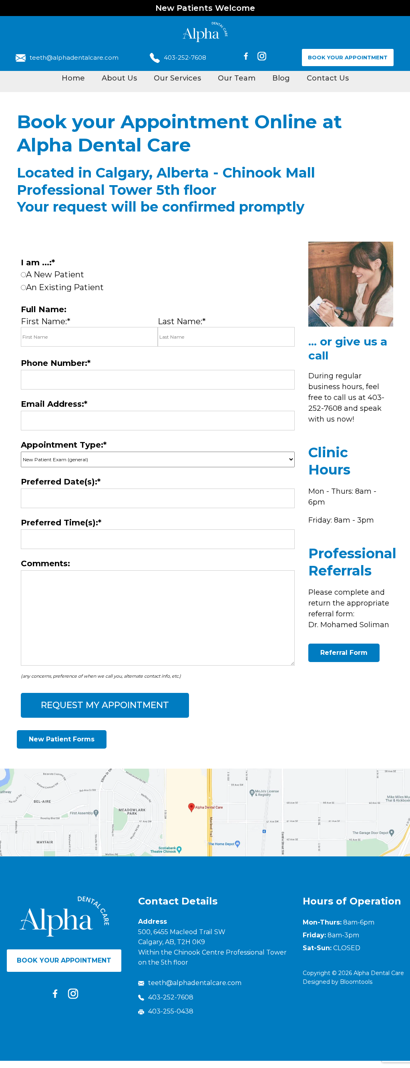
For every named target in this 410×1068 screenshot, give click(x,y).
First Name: (44, 321)
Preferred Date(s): (59, 482)
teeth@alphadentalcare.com (74, 57)
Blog (281, 78)
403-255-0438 (170, 1011)
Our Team (236, 78)
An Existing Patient (65, 287)
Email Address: (52, 404)
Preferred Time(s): (59, 522)
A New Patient (55, 274)
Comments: (45, 563)
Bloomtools (356, 981)
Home (73, 78)
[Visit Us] (205, 812)
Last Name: (180, 321)
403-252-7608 (185, 57)
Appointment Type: (62, 445)
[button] (62, 739)
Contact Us (328, 78)
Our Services (177, 78)
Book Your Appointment (348, 57)
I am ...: (36, 262)
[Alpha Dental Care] (205, 32)
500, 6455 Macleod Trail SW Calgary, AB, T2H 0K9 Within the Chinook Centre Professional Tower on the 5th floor (212, 947)
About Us (119, 78)
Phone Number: (54, 363)
